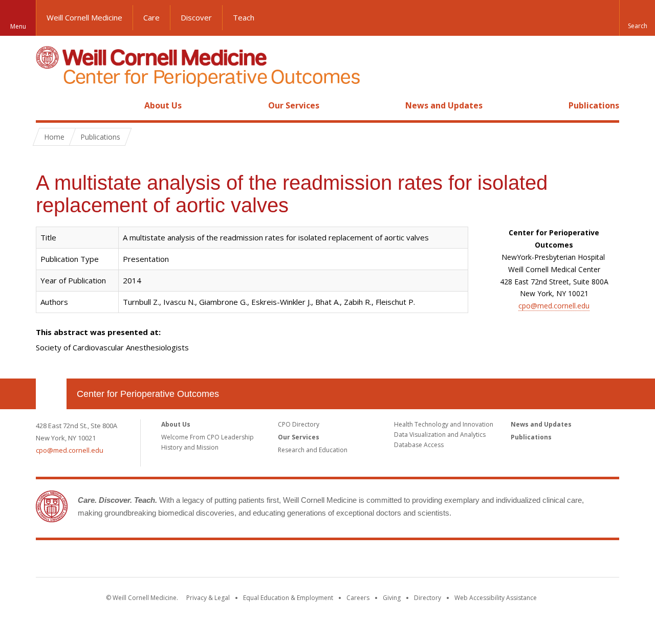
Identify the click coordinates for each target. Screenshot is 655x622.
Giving (392, 597)
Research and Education (312, 450)
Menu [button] (18, 26)
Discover (196, 17)
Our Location (51, 394)
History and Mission (190, 447)
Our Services (293, 105)
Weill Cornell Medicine (84, 17)
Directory (427, 597)
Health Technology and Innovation (443, 424)
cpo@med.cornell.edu (554, 305)
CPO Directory (298, 424)
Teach (243, 17)
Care (151, 17)
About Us (163, 105)
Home (47, 105)
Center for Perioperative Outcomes (148, 394)
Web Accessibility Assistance (495, 597)
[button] (637, 18)
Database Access (419, 444)
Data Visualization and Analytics (440, 434)
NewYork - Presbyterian (413, 560)
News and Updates (444, 105)
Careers (357, 597)
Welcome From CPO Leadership (207, 437)
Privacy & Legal (208, 597)
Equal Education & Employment (288, 597)
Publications (594, 105)
